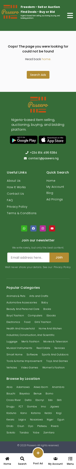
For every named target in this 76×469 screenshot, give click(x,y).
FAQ (10, 200)
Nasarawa (36, 419)
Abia (9, 387)
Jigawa (54, 406)
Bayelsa (24, 393)
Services (59, 348)
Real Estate (43, 348)
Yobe (36, 432)
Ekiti (59, 400)
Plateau (42, 426)
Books (47, 309)
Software (32, 354)
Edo (50, 400)
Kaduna (11, 413)
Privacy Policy (17, 207)
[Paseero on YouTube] (52, 228)
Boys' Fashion (15, 315)
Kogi (59, 413)
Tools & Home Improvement (24, 361)
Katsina (36, 413)
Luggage (11, 341)
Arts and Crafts (38, 296)
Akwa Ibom (41, 387)
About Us (13, 181)
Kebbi (48, 413)
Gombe (32, 406)
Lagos (22, 419)
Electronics (13, 322)
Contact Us (15, 194)
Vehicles (11, 367)
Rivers (55, 426)
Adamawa (23, 387)
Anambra (58, 387)
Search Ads (38, 75)
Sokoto (10, 432)
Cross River (13, 400)
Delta (28, 400)
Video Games (29, 367)
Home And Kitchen (50, 328)
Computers (35, 315)
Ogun (60, 419)
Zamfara (48, 432)
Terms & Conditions (21, 213)
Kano (23, 413)
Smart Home (14, 354)
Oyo (30, 426)
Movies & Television (55, 341)
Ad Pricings (54, 199)
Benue (38, 393)
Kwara (10, 419)
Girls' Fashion (43, 322)
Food (27, 322)
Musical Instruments (19, 348)
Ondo (9, 426)
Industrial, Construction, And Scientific (30, 335)
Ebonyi (39, 400)
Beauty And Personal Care (22, 309)
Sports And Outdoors (55, 354)
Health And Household (20, 328)
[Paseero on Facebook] (33, 228)
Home (50, 181)
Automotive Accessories (21, 302)
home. (46, 59)
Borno (49, 393)
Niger (50, 419)
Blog (49, 193)
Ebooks (51, 315)
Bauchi (10, 393)
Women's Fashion (53, 367)
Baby (44, 302)
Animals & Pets (15, 296)
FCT (21, 406)
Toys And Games (57, 361)
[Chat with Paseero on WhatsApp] (24, 228)
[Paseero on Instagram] (43, 228)
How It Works (16, 187)
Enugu (10, 406)
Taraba (24, 432)
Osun (20, 426)
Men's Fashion (30, 341)
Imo (43, 406)
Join (59, 257)
